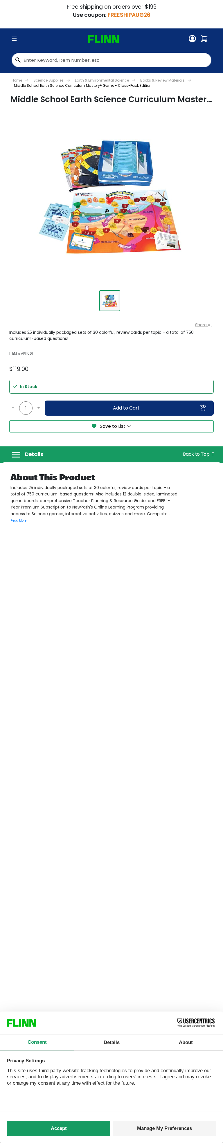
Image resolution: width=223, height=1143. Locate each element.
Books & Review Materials (162, 80)
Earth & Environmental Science (102, 80)
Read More (18, 520)
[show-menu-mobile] (14, 38)
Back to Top (197, 454)
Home (17, 80)
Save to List (112, 426)
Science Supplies (48, 80)
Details (34, 454)
